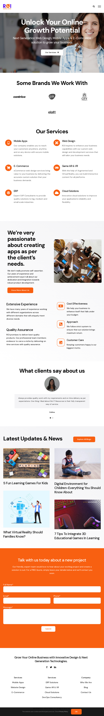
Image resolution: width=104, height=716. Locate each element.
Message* (8, 610)
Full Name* (8, 587)
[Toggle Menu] (99, 6)
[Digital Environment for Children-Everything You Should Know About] (77, 466)
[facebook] (47, 670)
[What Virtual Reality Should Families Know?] (26, 512)
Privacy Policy (63, 711)
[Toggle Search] (94, 6)
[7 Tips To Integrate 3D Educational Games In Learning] (77, 517)
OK (76, 711)
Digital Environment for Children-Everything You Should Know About (77, 491)
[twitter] (51, 670)
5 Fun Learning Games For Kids (25, 486)
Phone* (57, 599)
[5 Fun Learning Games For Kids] (26, 466)
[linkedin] (55, 670)
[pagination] (50, 421)
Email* (6, 599)
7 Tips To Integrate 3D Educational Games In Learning (77, 539)
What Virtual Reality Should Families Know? (23, 537)
